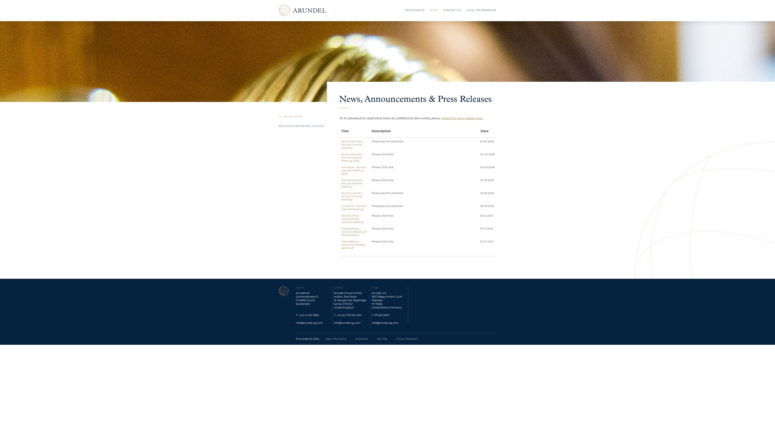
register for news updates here (462, 118)
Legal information (336, 338)
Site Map (382, 338)
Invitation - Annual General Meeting (353, 207)
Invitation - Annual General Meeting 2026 (353, 170)
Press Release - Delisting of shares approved (353, 244)
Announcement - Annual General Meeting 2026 (352, 157)
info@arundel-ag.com (309, 322)
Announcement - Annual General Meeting (352, 144)
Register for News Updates (302, 126)
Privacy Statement (407, 338)
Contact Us (452, 10)
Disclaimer (361, 338)
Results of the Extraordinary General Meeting (352, 219)
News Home (293, 116)
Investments (415, 10)
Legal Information (481, 10)
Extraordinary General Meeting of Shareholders (354, 232)
